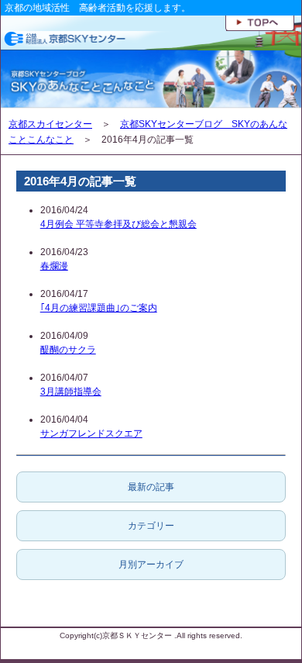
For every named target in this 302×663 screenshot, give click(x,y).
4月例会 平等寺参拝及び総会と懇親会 (118, 224)
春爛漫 (54, 266)
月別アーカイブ (151, 564)
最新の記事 (151, 487)
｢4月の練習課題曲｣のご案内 (98, 307)
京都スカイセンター (50, 124)
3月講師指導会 (70, 391)
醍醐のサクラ (68, 349)
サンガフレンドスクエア (91, 433)
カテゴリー (151, 525)
